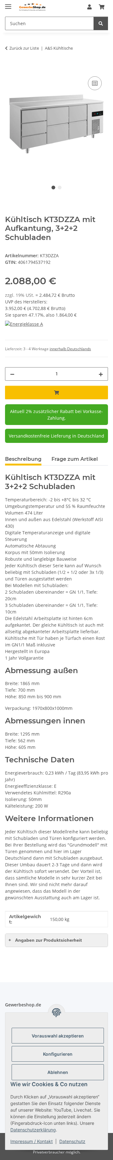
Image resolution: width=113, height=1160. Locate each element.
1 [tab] (53, 187)
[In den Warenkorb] (10, 67)
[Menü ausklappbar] (8, 4)
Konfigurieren (58, 1054)
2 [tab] (60, 187)
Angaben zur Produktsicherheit (45, 940)
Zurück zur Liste (24, 48)
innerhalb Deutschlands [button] (70, 348)
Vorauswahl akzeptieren (58, 1035)
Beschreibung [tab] (23, 459)
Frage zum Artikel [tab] (74, 459)
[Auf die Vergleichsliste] (95, 83)
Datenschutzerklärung (33, 1129)
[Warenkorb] (101, 7)
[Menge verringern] (12, 374)
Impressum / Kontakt (31, 1141)
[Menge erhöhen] (101, 374)
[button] (89, 7)
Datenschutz (72, 1141)
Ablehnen (57, 1072)
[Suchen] (101, 23)
